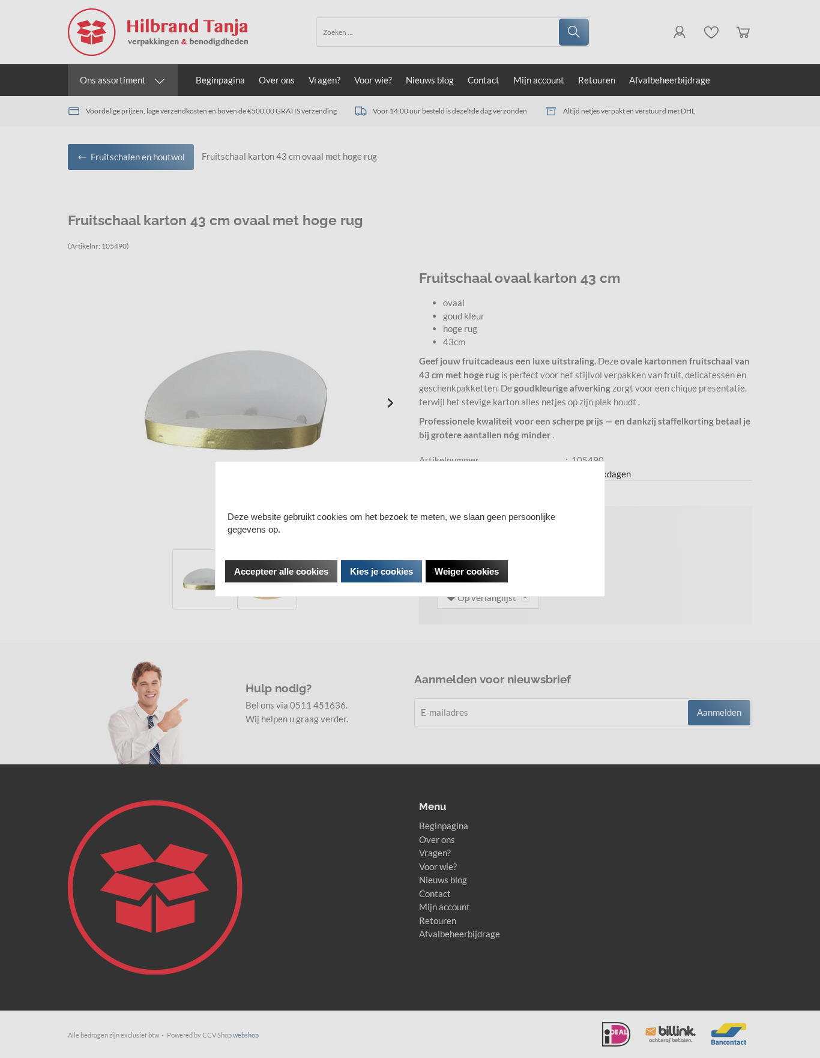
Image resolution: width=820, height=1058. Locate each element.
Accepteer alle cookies (281, 571)
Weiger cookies (467, 571)
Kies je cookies (381, 571)
